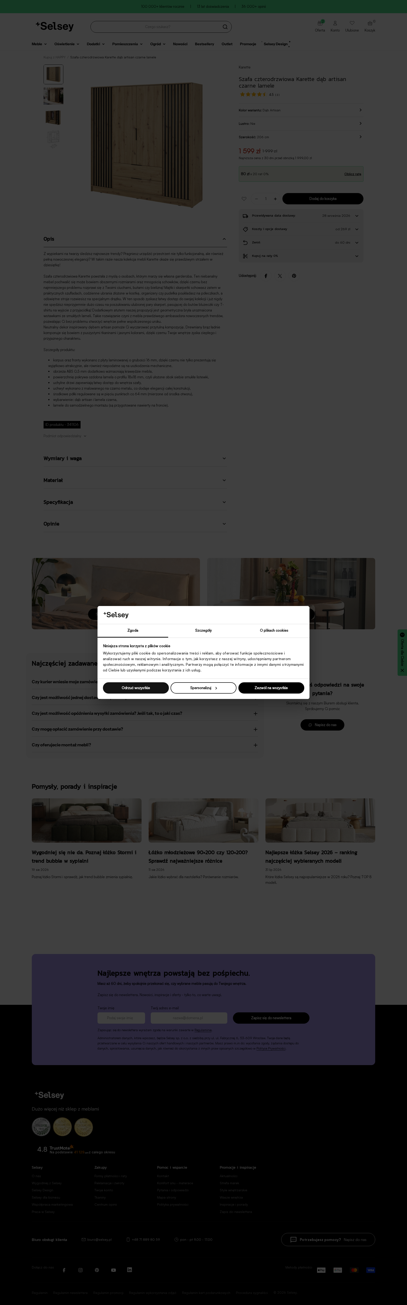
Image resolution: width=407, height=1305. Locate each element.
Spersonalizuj (200, 688)
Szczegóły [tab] (203, 630)
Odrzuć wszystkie (136, 688)
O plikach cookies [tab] (274, 630)
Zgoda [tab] (132, 630)
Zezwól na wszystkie (271, 688)
